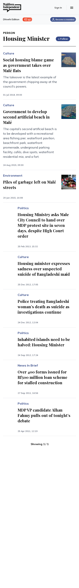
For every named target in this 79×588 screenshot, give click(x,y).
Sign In (58, 7)
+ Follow (63, 38)
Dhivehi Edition (11, 19)
